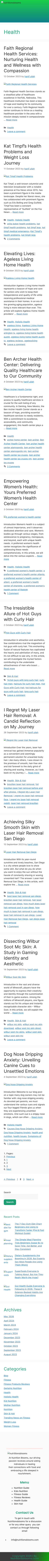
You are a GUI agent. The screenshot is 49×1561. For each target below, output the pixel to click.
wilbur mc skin (14, 1024)
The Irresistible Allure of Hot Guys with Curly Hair (22, 613)
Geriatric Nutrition (13, 1388)
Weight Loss (10, 1422)
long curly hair (31, 691)
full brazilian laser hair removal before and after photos (23, 788)
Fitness (7, 1380)
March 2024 (10, 1325)
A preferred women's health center (24, 570)
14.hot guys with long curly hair (22, 680)
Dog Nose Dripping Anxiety (17, 1132)
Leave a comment (16, 131)
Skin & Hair (12, 676)
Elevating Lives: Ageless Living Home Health (19, 259)
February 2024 (11, 1329)
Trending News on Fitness (17, 1418)
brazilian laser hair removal (20, 784)
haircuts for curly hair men (27, 684)
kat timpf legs (34, 227)
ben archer (33, 440)
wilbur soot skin (33, 1032)
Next (8, 1169)
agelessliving (30, 340)
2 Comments (13, 239)
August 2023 (10, 1354)
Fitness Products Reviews (17, 1384)
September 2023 (12, 1350)
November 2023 (12, 1342)
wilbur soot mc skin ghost (28, 1028)
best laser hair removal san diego (24, 896)
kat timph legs (28, 235)
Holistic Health (22, 220)
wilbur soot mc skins (14, 1032)
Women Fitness (11, 1426)
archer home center (17, 440)
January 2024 (11, 1333)
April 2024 (9, 1321)
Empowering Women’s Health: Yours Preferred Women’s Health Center (21, 492)
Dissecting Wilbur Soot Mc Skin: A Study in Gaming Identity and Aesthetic (22, 952)
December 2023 (12, 1337)
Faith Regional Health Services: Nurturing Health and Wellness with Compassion (22, 59)
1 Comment (13, 593)
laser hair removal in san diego (19, 915)
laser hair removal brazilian (24, 803)
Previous (10, 1156)
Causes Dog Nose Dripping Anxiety (24, 1128)
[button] (24, 10)
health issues (20, 1136)
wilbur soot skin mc (13, 1036)
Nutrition (8, 1409)
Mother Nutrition (12, 1405)
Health (10, 127)
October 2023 (11, 1346)
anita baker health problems (21, 224)
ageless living (14, 325)
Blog (6, 1375)
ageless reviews (15, 340)
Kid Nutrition (10, 1401)
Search (7, 1192)
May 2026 (9, 1316)
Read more (11, 120)
